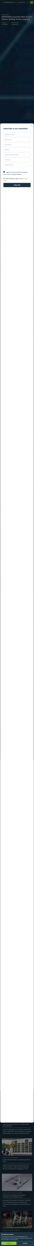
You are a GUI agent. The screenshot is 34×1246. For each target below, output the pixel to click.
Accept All (8, 1243)
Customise (25, 1243)
